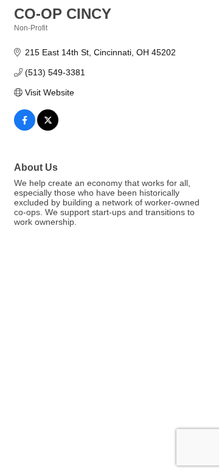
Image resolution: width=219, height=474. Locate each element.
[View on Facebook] (24, 127)
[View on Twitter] (47, 127)
